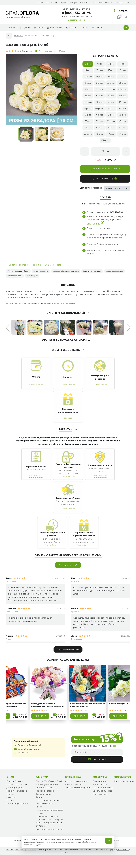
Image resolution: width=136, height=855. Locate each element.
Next (128, 328)
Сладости (19, 840)
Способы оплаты (44, 788)
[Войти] (126, 17)
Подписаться (99, 759)
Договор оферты (15, 788)
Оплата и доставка (18, 265)
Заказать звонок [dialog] (76, 20)
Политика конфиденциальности (17, 802)
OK (108, 841)
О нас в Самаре (15, 781)
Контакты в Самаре (47, 3)
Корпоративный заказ (76, 781)
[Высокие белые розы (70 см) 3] (57, 134)
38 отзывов (25, 51)
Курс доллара (43, 794)
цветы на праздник (92, 271)
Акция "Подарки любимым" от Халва (49, 824)
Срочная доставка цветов (49, 829)
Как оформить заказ (103, 788)
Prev (8, 328)
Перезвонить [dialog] (99, 781)
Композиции (56, 28)
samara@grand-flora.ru (28, 749)
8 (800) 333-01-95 (76, 13)
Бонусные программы (47, 816)
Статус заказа (123, 3)
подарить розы (15, 276)
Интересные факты (124, 781)
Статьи (98, 28)
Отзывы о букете (53, 265)
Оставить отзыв (66, 565)
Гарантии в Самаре (17, 791)
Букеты (26, 28)
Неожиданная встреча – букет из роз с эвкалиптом (87, 705)
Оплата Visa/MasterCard (49, 781)
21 (45, 710)
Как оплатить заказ (102, 791)
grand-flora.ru (123, 850)
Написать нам (100, 785)
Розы (13, 28)
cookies (40, 839)
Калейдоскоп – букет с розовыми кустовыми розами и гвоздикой (47, 705)
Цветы (40, 28)
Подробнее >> (36, 385)
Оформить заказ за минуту (104, 169)
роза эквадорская (115, 271)
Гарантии (36, 265)
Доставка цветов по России (46, 805)
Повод (72, 28)
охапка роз (33, 276)
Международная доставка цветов (49, 811)
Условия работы (73, 785)
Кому (85, 28)
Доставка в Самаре (102, 3)
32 (123, 710)
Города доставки (45, 791)
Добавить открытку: (91, 188)
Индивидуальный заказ (47, 785)
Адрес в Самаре (68, 3)
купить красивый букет (19, 271)
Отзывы (10, 794)
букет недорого (41, 271)
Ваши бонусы (94, 224)
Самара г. (123, 11)
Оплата (84, 3)
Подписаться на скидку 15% (49, 820)
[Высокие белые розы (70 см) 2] (41, 134)
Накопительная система (48, 801)
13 (84, 710)
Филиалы (11, 797)
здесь (115, 746)
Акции (39, 797)
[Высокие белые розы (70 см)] (26, 134)
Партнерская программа (78, 788)
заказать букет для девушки (66, 271)
